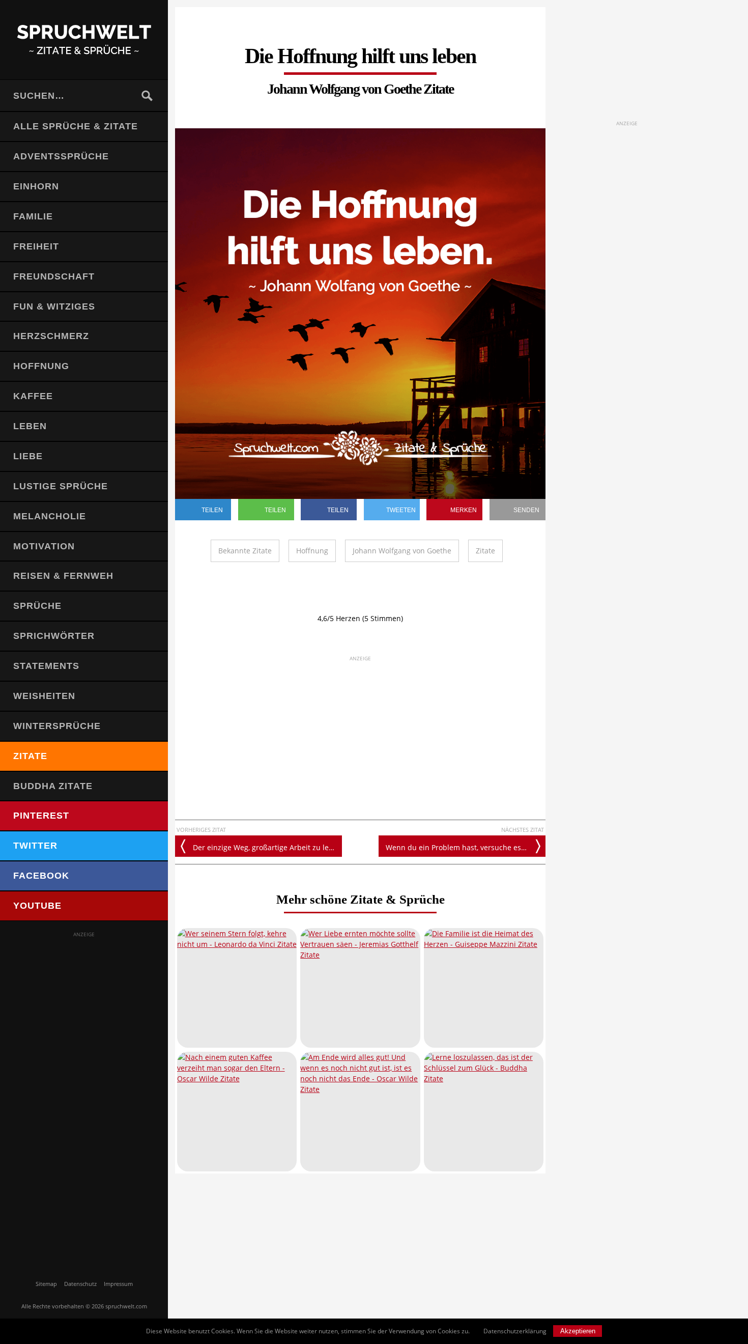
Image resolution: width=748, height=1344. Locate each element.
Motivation (44, 546)
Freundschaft (54, 276)
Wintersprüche (57, 726)
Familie (33, 216)
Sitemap (46, 1283)
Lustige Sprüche (60, 486)
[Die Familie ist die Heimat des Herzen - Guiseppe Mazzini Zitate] (483, 988)
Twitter (35, 846)
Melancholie (49, 516)
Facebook (41, 876)
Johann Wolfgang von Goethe (402, 550)
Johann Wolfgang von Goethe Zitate (360, 89)
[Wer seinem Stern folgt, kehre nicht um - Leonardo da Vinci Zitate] (237, 988)
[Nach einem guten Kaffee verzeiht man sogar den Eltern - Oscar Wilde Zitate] (237, 1111)
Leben (30, 426)
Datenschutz (80, 1283)
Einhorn (36, 186)
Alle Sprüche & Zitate (75, 126)
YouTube (37, 906)
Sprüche (37, 606)
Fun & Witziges (54, 306)
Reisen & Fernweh (63, 576)
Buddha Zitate (53, 786)
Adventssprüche (61, 156)
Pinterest (41, 815)
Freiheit (36, 246)
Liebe (28, 456)
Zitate (30, 756)
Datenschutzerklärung (514, 1331)
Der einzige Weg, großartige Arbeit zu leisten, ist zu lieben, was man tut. (267, 847)
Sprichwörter (54, 636)
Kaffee (33, 396)
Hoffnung (41, 366)
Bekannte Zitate (245, 550)
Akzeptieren (577, 1331)
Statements (46, 666)
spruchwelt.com (126, 1306)
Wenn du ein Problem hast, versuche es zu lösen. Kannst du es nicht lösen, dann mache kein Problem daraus (465, 847)
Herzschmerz (51, 336)
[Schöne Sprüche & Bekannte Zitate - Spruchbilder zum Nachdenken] (84, 40)
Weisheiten (44, 696)
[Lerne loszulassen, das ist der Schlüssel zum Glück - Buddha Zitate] (483, 1111)
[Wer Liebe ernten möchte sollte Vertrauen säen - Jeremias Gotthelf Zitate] (360, 988)
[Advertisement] (84, 1091)
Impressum (118, 1283)
